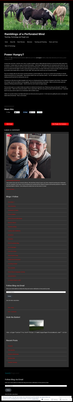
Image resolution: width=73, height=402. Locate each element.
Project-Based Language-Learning (16, 272)
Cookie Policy (35, 399)
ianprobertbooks (12, 276)
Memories (29, 42)
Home (6, 42)
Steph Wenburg (12, 206)
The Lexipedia (11, 268)
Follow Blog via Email (15, 286)
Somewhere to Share (13, 210)
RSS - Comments (12, 311)
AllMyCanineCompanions (14, 259)
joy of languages (12, 247)
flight (47, 57)
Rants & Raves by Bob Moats (15, 218)
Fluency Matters (12, 214)
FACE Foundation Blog (13, 243)
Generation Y (11, 202)
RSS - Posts (11, 307)
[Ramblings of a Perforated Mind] (36, 31)
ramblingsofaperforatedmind (19, 57)
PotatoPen (10, 239)
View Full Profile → (10, 189)
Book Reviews (21, 42)
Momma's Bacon (12, 222)
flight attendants (53, 57)
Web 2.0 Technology (10, 46)
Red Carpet (8, 124)
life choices (60, 57)
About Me (12, 42)
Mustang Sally (11, 358)
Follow (9, 296)
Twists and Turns (53, 42)
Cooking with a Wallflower (14, 230)
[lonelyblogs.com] (12, 374)
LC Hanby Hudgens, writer (14, 280)
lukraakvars (11, 235)
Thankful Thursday (12, 362)
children (44, 57)
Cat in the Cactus (12, 251)
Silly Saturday (11, 350)
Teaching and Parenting (41, 42)
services (10, 59)
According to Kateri (12, 263)
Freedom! (10, 346)
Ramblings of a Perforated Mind (25, 34)
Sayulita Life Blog (12, 226)
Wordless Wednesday (13, 354)
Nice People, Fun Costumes (60, 124)
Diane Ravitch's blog (13, 255)
